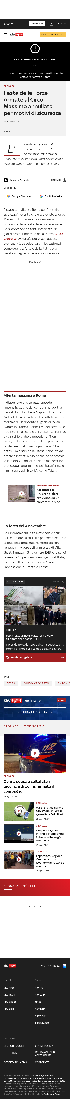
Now (38, 1002)
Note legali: (10, 1038)
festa (11, 683)
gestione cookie (14, 1046)
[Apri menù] (5, 35)
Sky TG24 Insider (53, 34)
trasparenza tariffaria (32, 1081)
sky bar (40, 1009)
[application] (16, 180)
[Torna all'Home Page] (16, 35)
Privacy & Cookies (25, 1078)
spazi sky (41, 1016)
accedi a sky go (51, 965)
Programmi (42, 1023)
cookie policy (44, 1046)
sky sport (10, 987)
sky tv (39, 987)
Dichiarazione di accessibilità (45, 1053)
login (62, 23)
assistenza (49, 1081)
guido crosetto (36, 683)
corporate (42, 1062)
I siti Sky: (8, 980)
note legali (11, 1053)
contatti (60, 1081)
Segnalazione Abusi (51, 1094)
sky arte (9, 1009)
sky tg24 (9, 995)
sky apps (40, 995)
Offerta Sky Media (15, 1062)
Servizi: (39, 980)
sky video (10, 1002)
